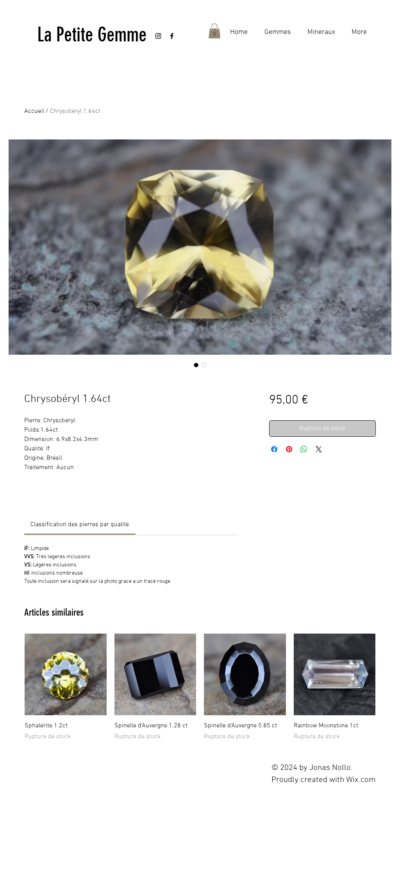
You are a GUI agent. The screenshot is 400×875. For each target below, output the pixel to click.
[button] (214, 30)
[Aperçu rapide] (66, 675)
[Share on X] (318, 449)
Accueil (34, 111)
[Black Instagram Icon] (158, 36)
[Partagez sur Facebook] (274, 449)
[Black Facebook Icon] (172, 36)
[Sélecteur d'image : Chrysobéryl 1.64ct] (196, 365)
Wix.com (361, 780)
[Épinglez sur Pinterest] (289, 449)
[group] (200, 687)
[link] (79, 525)
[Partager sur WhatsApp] (304, 449)
